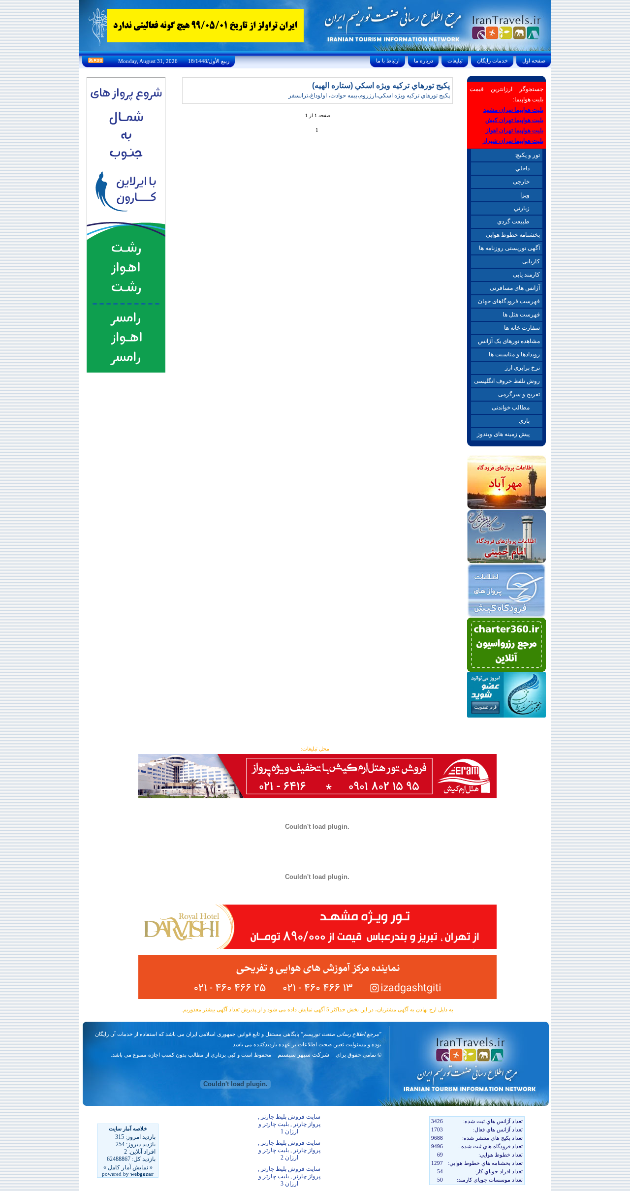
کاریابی (531, 261)
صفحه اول (534, 60)
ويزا (525, 194)
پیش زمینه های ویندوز (503, 434)
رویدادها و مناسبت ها (514, 354)
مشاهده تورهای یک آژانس (509, 341)
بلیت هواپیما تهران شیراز (513, 140)
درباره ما (423, 60)
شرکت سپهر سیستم (303, 1054)
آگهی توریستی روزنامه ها (509, 248)
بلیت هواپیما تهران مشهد (513, 109)
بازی (524, 420)
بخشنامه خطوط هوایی (513, 234)
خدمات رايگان (492, 60)
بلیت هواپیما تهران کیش (514, 120)
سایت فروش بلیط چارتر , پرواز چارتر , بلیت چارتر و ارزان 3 (289, 1176)
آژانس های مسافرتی (515, 287)
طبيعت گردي (513, 221)
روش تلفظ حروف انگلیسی (507, 380)
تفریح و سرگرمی (519, 394)
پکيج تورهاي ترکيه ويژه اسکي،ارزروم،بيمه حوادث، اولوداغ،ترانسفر (369, 95)
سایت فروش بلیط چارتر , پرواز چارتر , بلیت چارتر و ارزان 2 (289, 1150)
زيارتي (522, 208)
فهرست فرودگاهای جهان (509, 301)
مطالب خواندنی (511, 407)
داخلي (522, 168)
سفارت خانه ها (522, 327)
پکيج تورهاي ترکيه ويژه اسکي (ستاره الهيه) (381, 85)
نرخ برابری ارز (522, 367)
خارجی (521, 181)
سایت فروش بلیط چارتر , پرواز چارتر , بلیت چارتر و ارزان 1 (289, 1124)
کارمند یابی (526, 274)
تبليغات (455, 60)
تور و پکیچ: (527, 155)
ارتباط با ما (388, 60)
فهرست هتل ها (521, 314)
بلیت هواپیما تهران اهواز (514, 130)
